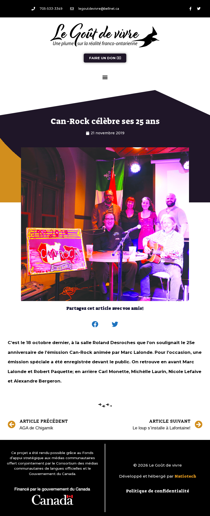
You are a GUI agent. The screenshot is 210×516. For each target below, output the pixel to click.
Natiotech (185, 476)
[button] (105, 77)
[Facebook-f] (190, 8)
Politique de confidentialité (157, 491)
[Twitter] (198, 8)
